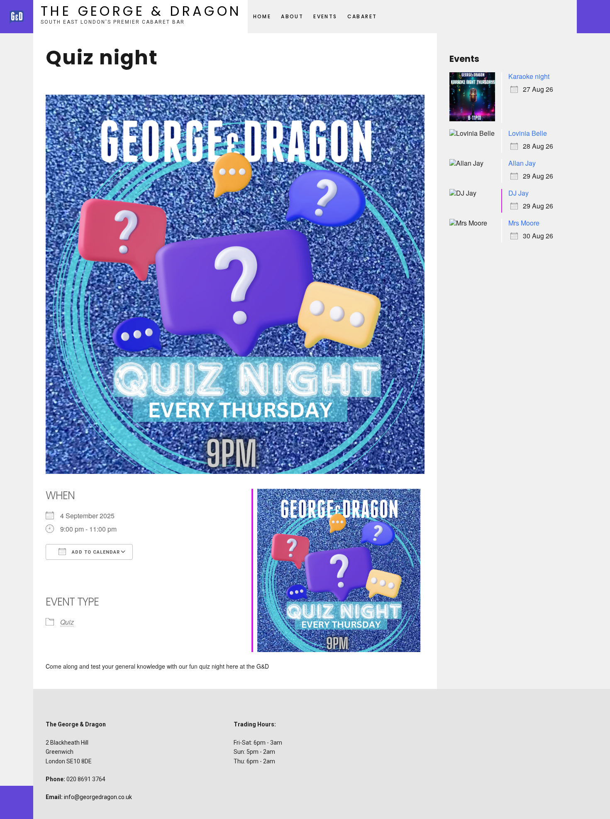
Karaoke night (528, 76)
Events (325, 16)
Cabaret (362, 16)
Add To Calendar (95, 552)
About (292, 16)
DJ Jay (518, 193)
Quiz (67, 622)
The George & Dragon (141, 11)
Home (262, 16)
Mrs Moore (523, 223)
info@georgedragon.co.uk (98, 797)
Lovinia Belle (527, 133)
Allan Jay (522, 163)
